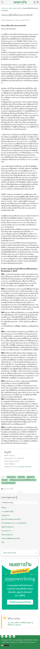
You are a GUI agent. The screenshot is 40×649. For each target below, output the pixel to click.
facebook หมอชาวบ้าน (6, 636)
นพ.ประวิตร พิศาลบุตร (24, 466)
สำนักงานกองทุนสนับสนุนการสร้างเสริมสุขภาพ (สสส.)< (19, 641)
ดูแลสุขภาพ (30, 477)
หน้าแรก (4, 8)
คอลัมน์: (6, 464)
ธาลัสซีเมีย (23, 622)
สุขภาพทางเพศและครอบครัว (11, 519)
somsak (8, 20)
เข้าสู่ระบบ (34, 2)
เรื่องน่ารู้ (12, 464)
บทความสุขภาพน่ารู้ (15, 8)
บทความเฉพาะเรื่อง (9, 553)
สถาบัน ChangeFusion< (11, 642)
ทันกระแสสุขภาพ (7, 534)
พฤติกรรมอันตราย (8, 527)
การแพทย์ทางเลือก (8, 511)
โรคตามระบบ (11, 477)
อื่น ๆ (3, 542)
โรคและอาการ (6, 531)
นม (9, 622)
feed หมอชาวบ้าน (2, 636)
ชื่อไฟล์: (6, 455)
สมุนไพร (18, 625)
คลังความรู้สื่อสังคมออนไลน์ (11, 538)
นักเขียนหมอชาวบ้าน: (11, 466)
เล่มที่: (20, 458)
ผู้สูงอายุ (30, 622)
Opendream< (32, 642)
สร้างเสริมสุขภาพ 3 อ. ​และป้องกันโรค (14, 523)
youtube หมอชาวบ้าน (14, 636)
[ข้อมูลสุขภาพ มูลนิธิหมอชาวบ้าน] (20, 2)
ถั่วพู (12, 622)
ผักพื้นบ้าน (11, 625)
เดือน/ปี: (7, 461)
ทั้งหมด (4, 507)
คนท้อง (16, 622)
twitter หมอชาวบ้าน (10, 636)
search (37, 2)
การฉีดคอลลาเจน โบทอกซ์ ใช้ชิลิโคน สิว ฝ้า (23, 480)
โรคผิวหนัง (21, 477)
